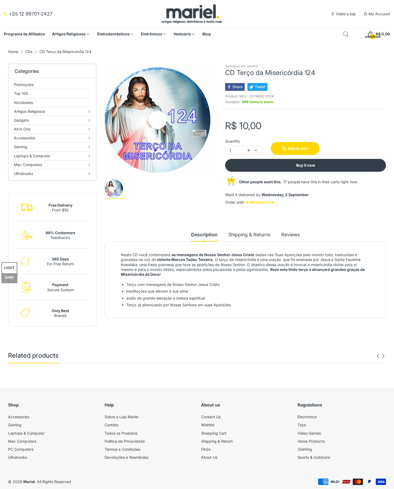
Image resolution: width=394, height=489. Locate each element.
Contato (111, 425)
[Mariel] (192, 14)
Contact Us (211, 417)
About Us (209, 457)
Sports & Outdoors (314, 457)
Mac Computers (22, 441)
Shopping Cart (213, 433)
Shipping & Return (217, 441)
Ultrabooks (17, 457)
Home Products (311, 441)
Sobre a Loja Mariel (121, 417)
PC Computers (21, 449)
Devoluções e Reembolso (126, 457)
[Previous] (383, 356)
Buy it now (305, 165)
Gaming (14, 425)
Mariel (29, 481)
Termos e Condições (122, 449)
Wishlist (207, 425)
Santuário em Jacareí (241, 66)
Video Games (309, 433)
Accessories (18, 417)
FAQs (205, 449)
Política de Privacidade (125, 441)
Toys (302, 425)
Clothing (305, 449)
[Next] (378, 356)
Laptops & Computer (26, 433)
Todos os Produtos (121, 433)
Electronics (307, 417)
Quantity (232, 141)
